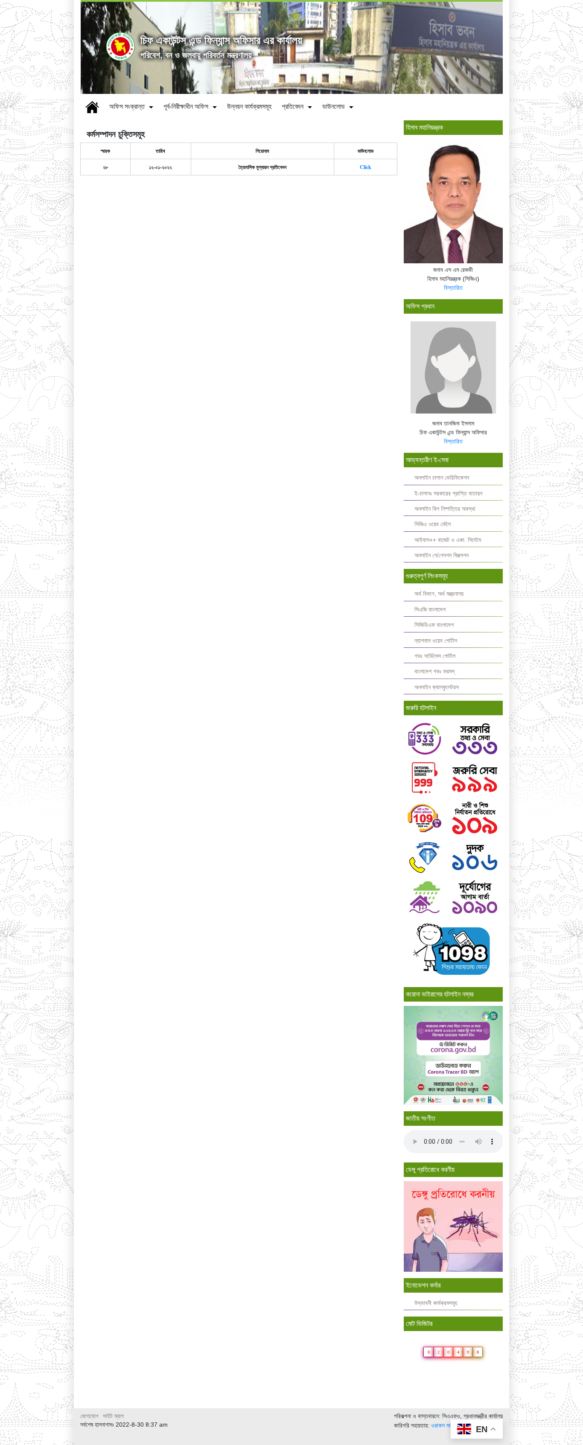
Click (365, 167)
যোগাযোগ (89, 1416)
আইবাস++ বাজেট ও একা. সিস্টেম (447, 540)
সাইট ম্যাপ (113, 1416)
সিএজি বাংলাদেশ (430, 609)
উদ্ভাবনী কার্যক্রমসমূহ (435, 1303)
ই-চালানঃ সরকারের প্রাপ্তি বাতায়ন (448, 493)
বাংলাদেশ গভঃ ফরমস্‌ (434, 671)
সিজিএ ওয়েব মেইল (432, 524)
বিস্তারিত (453, 287)
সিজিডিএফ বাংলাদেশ (434, 625)
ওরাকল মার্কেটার (446, 1425)
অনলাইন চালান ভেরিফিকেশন (441, 478)
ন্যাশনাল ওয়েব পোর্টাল (435, 641)
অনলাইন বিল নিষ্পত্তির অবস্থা (444, 509)
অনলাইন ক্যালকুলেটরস (436, 687)
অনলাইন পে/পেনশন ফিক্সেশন (441, 555)
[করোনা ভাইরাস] (453, 1054)
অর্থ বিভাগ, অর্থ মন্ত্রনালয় (438, 594)
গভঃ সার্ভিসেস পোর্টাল (434, 656)
